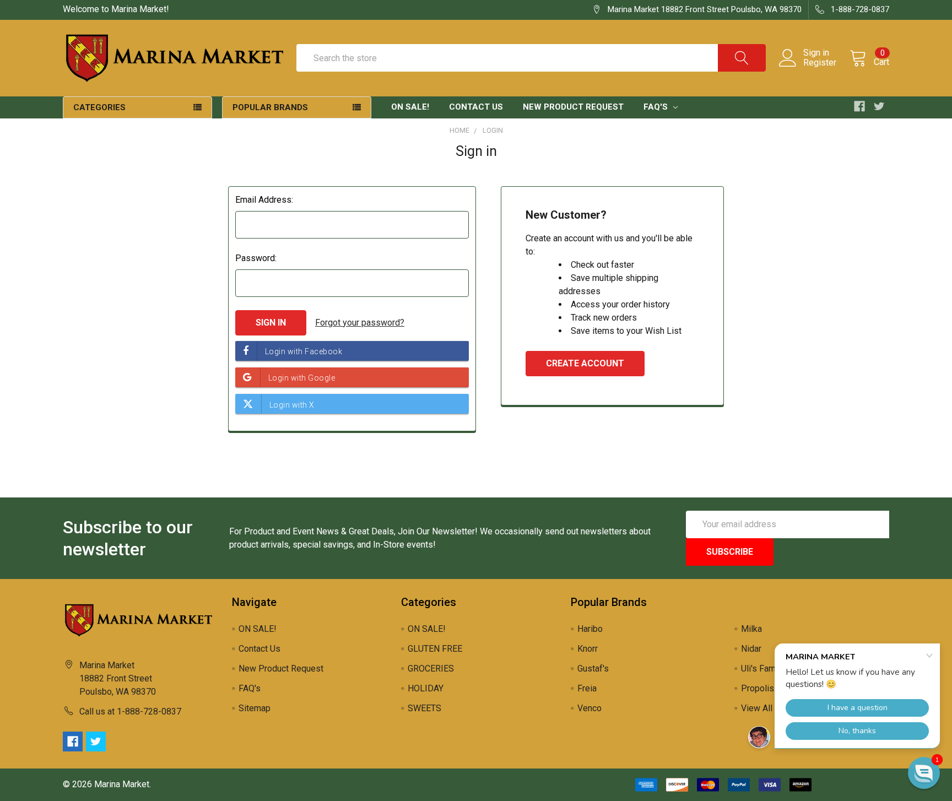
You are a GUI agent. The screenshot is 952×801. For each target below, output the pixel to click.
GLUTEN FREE (435, 648)
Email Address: (264, 199)
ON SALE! (410, 107)
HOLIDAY (425, 688)
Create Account (585, 363)
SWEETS (424, 708)
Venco (589, 708)
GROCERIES (431, 668)
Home (459, 130)
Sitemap (255, 708)
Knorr (587, 648)
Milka (751, 629)
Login (493, 130)
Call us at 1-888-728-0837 (130, 711)
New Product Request (573, 107)
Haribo (590, 629)
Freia (587, 688)
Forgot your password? (359, 322)
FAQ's (656, 107)
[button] (924, 773)
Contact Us (476, 107)
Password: (256, 258)
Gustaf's (593, 668)
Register (819, 63)
